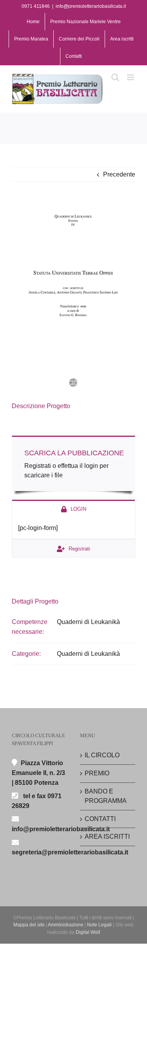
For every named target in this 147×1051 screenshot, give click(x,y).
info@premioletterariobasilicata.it (91, 6)
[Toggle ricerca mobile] (115, 77)
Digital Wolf (88, 932)
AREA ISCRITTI (107, 836)
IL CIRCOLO (102, 755)
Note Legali (99, 925)
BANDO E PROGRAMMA (106, 796)
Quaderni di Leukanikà (88, 621)
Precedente (119, 174)
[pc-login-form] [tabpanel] (38, 528)
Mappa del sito (29, 925)
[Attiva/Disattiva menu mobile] (131, 77)
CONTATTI (100, 818)
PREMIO (97, 773)
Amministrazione (65, 925)
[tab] (73, 508)
